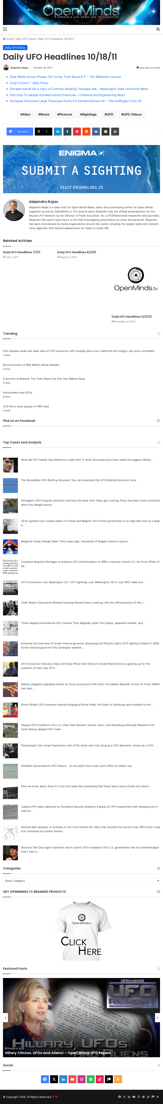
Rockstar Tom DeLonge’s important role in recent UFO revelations (61, 847)
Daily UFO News (26, 38)
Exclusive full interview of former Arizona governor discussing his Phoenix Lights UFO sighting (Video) (85, 643)
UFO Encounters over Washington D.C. (45, 582)
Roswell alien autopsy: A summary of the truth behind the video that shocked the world (75, 827)
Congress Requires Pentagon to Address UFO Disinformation (59, 561)
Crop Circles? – (29, 83)
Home (9, 38)
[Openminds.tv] (81, 12)
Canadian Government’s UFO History (43, 765)
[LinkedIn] (58, 132)
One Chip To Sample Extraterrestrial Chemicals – (67, 95)
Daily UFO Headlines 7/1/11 (21, 252)
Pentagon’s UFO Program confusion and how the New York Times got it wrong (70, 500)
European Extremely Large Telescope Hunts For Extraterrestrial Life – (76, 101)
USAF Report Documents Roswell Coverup (47, 602)
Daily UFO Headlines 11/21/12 (132, 317)
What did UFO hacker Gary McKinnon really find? (51, 459)
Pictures (65, 114)
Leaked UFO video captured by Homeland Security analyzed (58, 806)
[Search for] (158, 29)
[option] (81, 1017)
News (44, 114)
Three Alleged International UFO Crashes (46, 623)
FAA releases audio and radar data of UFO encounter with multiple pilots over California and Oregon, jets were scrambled (78, 350)
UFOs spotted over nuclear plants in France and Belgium (56, 520)
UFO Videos (132, 114)
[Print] (115, 132)
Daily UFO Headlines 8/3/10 (76, 252)
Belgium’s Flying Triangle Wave (39, 541)
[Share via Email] (106, 132)
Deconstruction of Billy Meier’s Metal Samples (31, 364)
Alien (26, 114)
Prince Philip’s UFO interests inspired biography (50, 704)
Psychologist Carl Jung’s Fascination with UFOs (50, 745)
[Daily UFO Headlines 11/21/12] (136, 281)
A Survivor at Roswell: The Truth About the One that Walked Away (44, 378)
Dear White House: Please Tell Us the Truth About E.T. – (65, 77)
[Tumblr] (67, 132)
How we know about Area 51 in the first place (49, 786)
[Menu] (5, 29)
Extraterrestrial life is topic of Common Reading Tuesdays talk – (79, 89)
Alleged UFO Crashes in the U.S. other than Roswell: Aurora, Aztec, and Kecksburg (72, 725)
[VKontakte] (96, 132)
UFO (110, 114)
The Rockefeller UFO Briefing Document (46, 480)
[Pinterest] (77, 132)
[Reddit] (86, 132)
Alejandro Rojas (19, 67)
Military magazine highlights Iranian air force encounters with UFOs (63, 684)
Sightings (89, 114)
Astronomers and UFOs (17, 392)
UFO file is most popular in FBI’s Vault (26, 406)
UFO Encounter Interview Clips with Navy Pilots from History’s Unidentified (67, 663)
